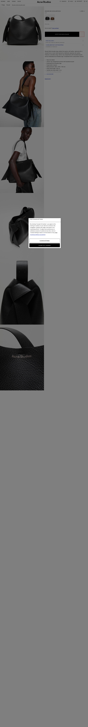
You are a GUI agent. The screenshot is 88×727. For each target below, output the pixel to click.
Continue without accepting (38, 234)
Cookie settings (45, 240)
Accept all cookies (45, 245)
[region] (45, 233)
